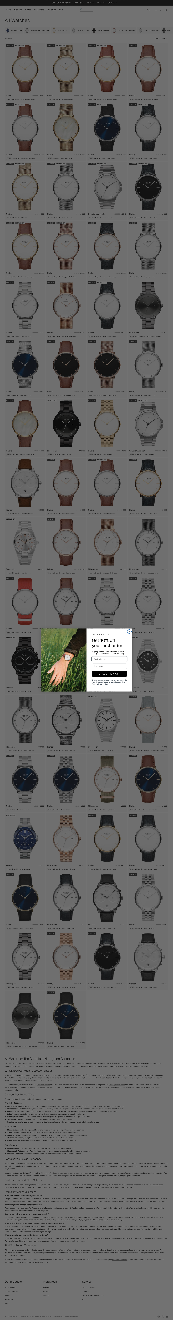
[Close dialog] (129, 631)
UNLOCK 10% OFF (109, 673)
